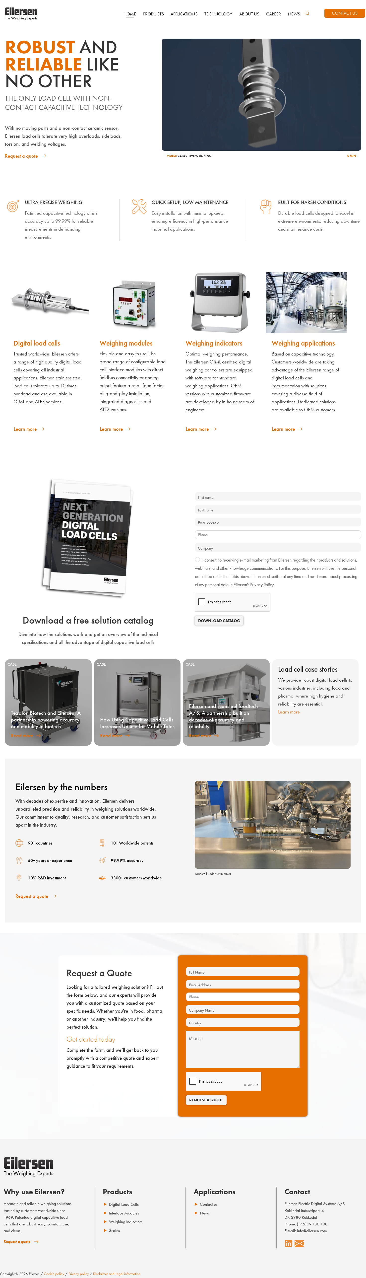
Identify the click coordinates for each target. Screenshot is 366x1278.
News (205, 1212)
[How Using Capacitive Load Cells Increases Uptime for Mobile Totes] (137, 702)
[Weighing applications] (306, 302)
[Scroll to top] (353, 1265)
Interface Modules (124, 1212)
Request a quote (21, 156)
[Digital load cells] (48, 302)
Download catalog (219, 620)
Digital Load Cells (124, 1204)
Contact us (208, 1204)
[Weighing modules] (134, 302)
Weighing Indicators (125, 1221)
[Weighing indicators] (220, 302)
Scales (114, 1230)
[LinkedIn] (289, 1243)
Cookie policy (54, 1274)
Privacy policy (78, 1274)
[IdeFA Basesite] (21, 14)
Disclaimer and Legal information (116, 1274)
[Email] (299, 1243)
